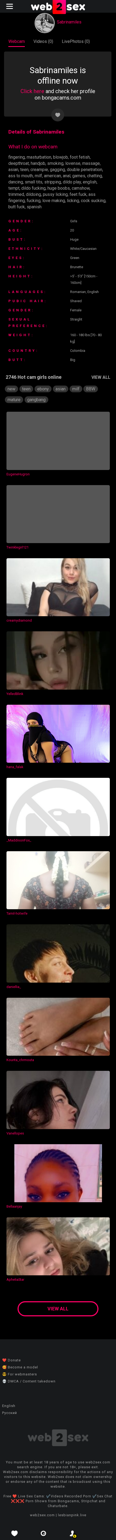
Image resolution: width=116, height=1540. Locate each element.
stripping (52, 182)
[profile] (72, 1533)
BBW (90, 388)
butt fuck (16, 206)
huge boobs (58, 188)
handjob (38, 163)
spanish (34, 206)
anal (66, 175)
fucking (33, 200)
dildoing (33, 194)
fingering (16, 157)
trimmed (16, 194)
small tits (33, 182)
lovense (72, 163)
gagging (57, 169)
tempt (13, 188)
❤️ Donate (11, 1360)
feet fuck (78, 194)
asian (13, 169)
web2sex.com (42, 1515)
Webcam (16, 41)
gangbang (36, 399)
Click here (32, 91)
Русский (9, 1413)
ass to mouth (20, 175)
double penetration (84, 169)
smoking (55, 163)
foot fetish (80, 157)
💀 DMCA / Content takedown (29, 1381)
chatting (94, 175)
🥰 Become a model (20, 1367)
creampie (39, 169)
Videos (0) (43, 41)
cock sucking (93, 200)
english (90, 182)
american (52, 175)
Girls (73, 221)
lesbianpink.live (72, 1515)
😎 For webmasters (19, 1374)
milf (38, 175)
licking (73, 200)
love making (53, 200)
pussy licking (55, 194)
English (8, 1406)
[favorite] (14, 1533)
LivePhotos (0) (76, 41)
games (78, 175)
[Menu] (10, 6)
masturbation (39, 157)
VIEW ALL (100, 377)
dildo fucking (33, 188)
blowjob (60, 157)
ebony (43, 388)
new (11, 388)
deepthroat (18, 163)
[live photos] (43, 1533)
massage (91, 163)
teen (24, 169)
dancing (15, 182)
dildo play (72, 182)
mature (14, 399)
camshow (81, 188)
